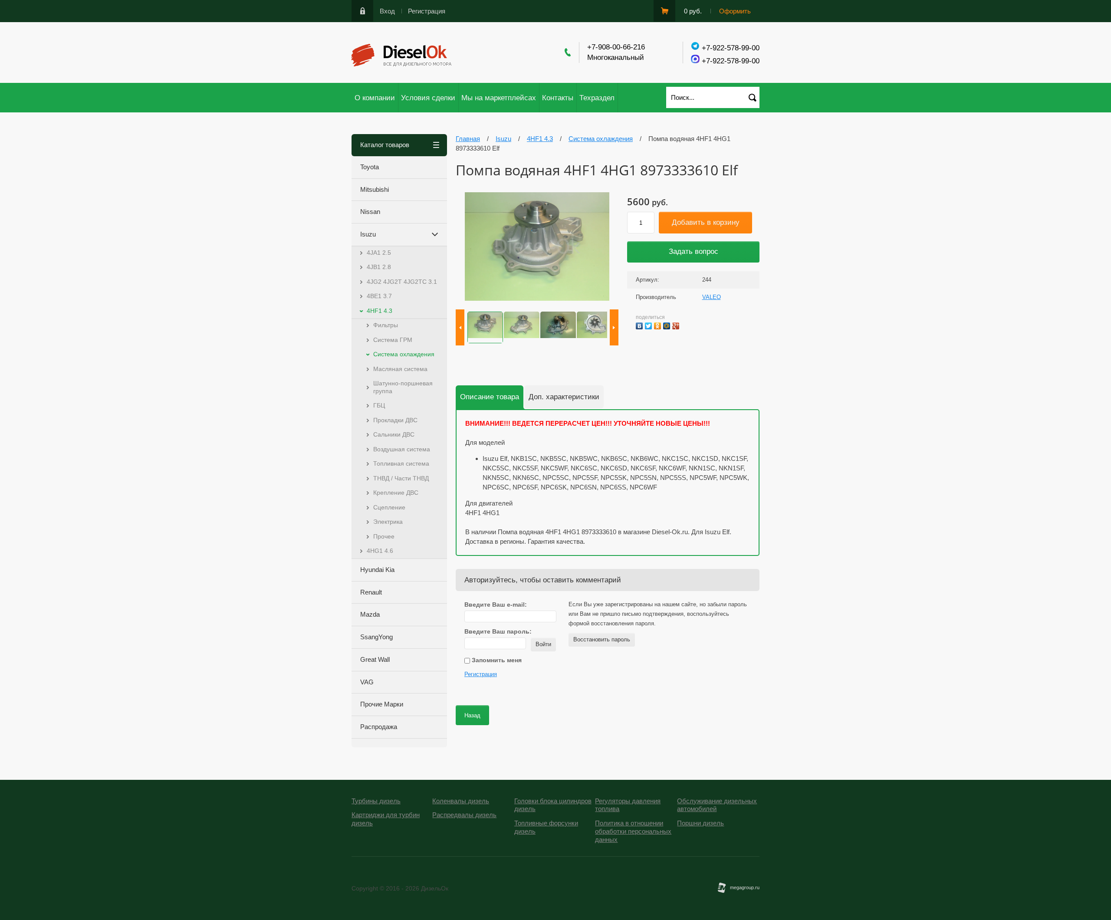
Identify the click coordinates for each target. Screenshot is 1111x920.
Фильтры (385, 325)
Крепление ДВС (395, 492)
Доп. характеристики (564, 397)
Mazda (370, 614)
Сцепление (389, 507)
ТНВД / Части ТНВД (401, 478)
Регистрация (426, 11)
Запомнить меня (496, 660)
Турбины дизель (376, 801)
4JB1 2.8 (379, 266)
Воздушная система (401, 449)
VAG (367, 682)
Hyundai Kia (377, 569)
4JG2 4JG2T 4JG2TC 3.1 (402, 281)
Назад (472, 715)
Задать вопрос (693, 251)
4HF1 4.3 (379, 310)
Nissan (370, 211)
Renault (371, 592)
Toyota (369, 167)
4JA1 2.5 (379, 252)
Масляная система (400, 368)
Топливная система (401, 463)
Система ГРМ (392, 339)
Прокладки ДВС (395, 420)
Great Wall (375, 659)
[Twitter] (649, 324)
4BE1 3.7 (379, 295)
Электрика (388, 521)
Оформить (735, 11)
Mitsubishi (374, 189)
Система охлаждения (403, 354)
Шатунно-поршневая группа (403, 387)
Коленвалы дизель (460, 801)
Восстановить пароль (601, 639)
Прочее (383, 536)
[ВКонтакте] (640, 324)
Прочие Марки (381, 704)
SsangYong (376, 637)
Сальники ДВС (393, 434)
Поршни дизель (700, 823)
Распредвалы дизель (464, 814)
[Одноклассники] (658, 324)
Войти (543, 644)
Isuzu (368, 234)
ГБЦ (379, 405)
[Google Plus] (676, 324)
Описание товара (489, 397)
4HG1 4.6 (380, 550)
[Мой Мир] (667, 324)
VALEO (711, 297)
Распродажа (378, 726)
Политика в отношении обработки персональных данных (633, 831)
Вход (387, 11)
